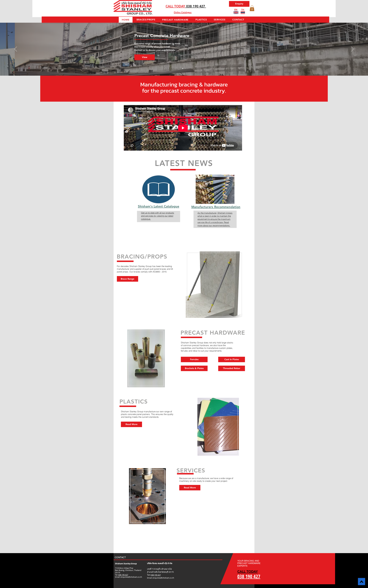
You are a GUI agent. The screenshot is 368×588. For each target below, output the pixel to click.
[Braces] (182, 68)
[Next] (352, 49)
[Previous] (15, 49)
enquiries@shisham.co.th (131, 577)
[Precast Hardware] (185, 68)
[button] (252, 8)
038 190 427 (123, 575)
